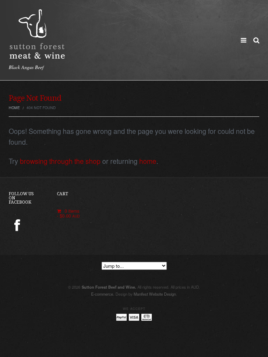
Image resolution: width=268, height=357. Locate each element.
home (147, 161)
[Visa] (134, 317)
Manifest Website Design (155, 294)
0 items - (68, 213)
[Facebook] (17, 226)
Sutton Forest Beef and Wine (109, 287)
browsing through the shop (60, 161)
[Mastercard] (146, 317)
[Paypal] (121, 317)
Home (14, 107)
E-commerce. (102, 294)
